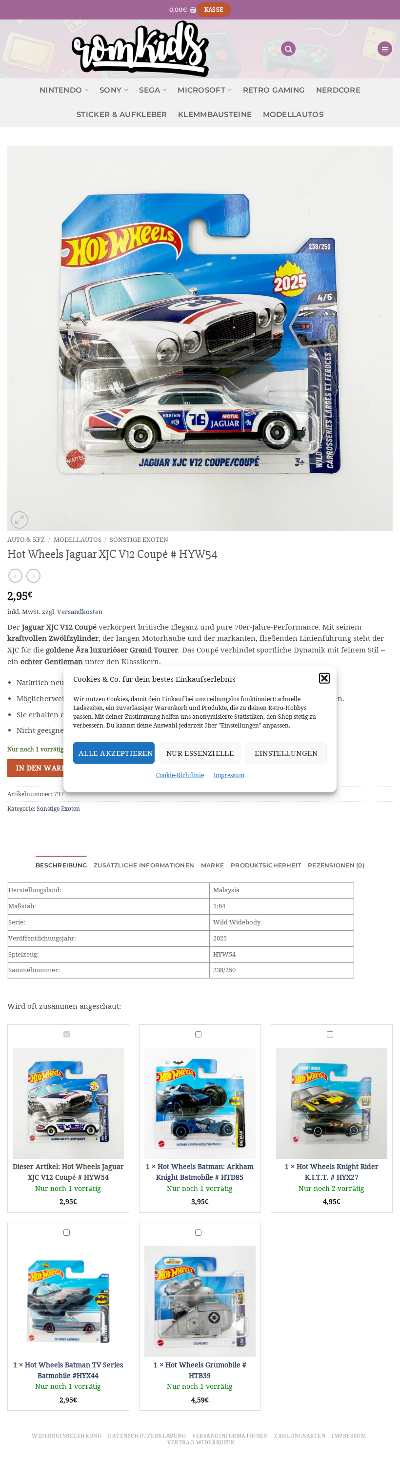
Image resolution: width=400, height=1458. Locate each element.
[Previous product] (33, 576)
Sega (149, 90)
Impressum (229, 775)
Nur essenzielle (200, 752)
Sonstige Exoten (139, 539)
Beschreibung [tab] (61, 865)
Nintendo (61, 90)
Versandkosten (79, 612)
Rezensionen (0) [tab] (336, 865)
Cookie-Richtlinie (180, 775)
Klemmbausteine (215, 114)
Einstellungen (286, 752)
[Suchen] (288, 49)
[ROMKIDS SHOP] (140, 48)
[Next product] (15, 576)
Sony (110, 90)
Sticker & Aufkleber (122, 114)
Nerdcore (338, 90)
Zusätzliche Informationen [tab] (144, 865)
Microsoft (201, 90)
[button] (324, 678)
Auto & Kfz (26, 539)
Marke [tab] (212, 865)
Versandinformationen (230, 1435)
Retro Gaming (274, 90)
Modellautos (293, 114)
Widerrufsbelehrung (66, 1435)
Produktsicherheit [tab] (266, 865)
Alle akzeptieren (116, 752)
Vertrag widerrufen (201, 1442)
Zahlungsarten (299, 1435)
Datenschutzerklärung (147, 1435)
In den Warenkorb (53, 768)
